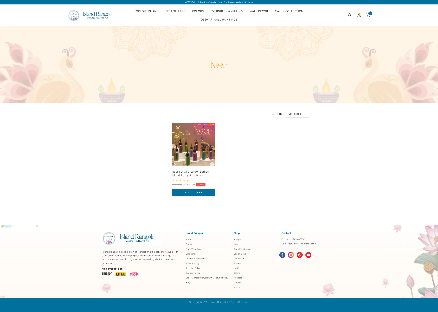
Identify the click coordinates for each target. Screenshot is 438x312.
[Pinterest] (300, 255)
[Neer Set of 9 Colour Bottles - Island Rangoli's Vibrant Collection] (193, 144)
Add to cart (193, 192)
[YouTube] (308, 255)
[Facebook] (282, 255)
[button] (297, 114)
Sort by (277, 113)
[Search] (350, 15)
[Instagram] (291, 255)
